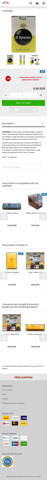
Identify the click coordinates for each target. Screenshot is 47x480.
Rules (4, 394)
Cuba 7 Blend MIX (35, 272)
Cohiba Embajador (11, 272)
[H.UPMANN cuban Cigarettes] (23, 34)
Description (8, 123)
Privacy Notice (7, 390)
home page (34, 366)
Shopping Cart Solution (14, 477)
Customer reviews (11, 167)
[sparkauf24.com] (5, 3)
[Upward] (40, 476)
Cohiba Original (11, 213)
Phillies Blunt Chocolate (35, 213)
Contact (5, 399)
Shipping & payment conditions (13, 403)
